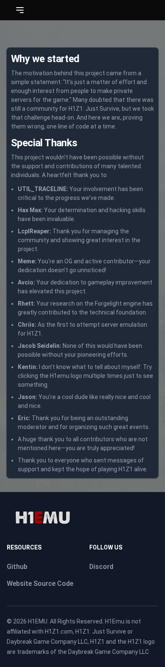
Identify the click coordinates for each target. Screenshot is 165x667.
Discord (101, 567)
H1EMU (37, 621)
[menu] (19, 10)
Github (17, 567)
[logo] (42, 517)
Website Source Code (40, 584)
